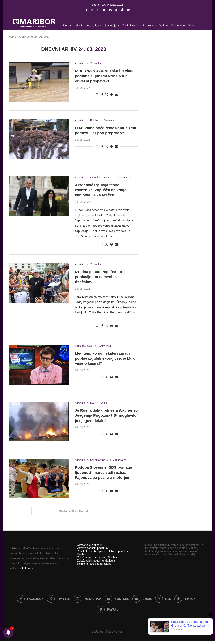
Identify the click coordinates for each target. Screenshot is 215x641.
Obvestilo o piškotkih (89, 544)
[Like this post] (97, 94)
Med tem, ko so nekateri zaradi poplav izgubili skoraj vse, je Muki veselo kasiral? (105, 358)
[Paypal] (128, 10)
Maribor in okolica (87, 25)
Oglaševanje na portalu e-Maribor (97, 557)
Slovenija (110, 25)
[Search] (200, 42)
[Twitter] (91, 10)
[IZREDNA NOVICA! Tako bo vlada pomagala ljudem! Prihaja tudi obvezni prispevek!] (39, 82)
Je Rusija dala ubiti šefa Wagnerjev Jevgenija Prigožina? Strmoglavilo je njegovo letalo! (106, 415)
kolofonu (27, 568)
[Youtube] (104, 10)
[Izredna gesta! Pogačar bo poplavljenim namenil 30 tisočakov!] (39, 283)
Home (12, 36)
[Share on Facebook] (102, 94)
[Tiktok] (122, 10)
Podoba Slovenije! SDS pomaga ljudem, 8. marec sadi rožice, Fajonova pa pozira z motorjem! (103, 472)
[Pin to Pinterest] (111, 94)
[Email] (110, 10)
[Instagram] (98, 10)
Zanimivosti (129, 25)
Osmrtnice (178, 25)
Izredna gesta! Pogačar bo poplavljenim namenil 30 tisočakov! (98, 277)
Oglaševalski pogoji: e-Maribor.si (96, 560)
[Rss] (116, 10)
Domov (67, 25)
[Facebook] (86, 10)
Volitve (163, 25)
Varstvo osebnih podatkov (92, 548)
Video (192, 25)
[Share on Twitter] (106, 94)
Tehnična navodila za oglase (94, 563)
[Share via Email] (116, 94)
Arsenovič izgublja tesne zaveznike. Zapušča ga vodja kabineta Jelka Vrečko (100, 190)
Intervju (148, 25)
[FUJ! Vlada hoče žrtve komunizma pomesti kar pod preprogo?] (39, 139)
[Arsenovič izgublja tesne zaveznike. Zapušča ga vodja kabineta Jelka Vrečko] (39, 196)
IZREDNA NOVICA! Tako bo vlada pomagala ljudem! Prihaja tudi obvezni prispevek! (105, 76)
